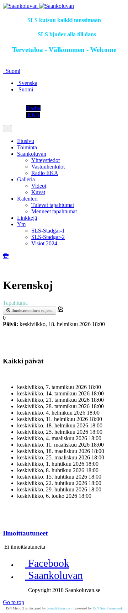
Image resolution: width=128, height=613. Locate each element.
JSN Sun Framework (108, 608)
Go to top (13, 602)
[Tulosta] (6, 256)
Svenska (27, 83)
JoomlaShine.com (60, 608)
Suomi (12, 71)
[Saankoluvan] (38, 6)
